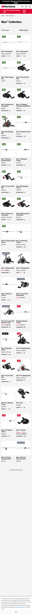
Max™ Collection (10, 15)
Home (2, 15)
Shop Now (24, 11)
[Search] (22, 6)
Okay (16, 611)
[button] (2, 11)
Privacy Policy (21, 607)
